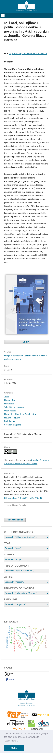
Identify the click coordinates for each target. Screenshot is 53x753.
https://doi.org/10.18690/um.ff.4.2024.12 (28, 54)
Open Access (10, 411)
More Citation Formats (16, 505)
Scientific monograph (14, 407)
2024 (6, 397)
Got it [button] (14, 748)
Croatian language (12, 425)
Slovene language (12, 418)
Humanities (9, 400)
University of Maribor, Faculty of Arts (21, 414)
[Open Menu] (3, 15)
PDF (28, 342)
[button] (26, 673)
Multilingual (9, 421)
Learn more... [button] (11, 741)
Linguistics (9, 404)
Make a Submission (15, 520)
